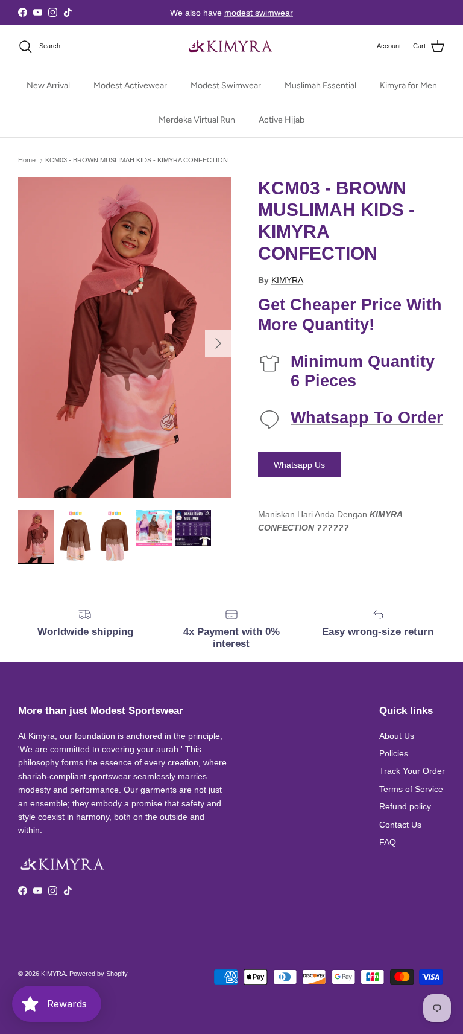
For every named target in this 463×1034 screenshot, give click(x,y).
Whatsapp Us (299, 465)
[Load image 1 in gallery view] (125, 337)
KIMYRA (287, 280)
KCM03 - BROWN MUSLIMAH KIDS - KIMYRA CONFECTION (136, 160)
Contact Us (400, 824)
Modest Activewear (130, 85)
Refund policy (405, 806)
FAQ (387, 842)
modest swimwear (258, 13)
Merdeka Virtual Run (197, 120)
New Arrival (48, 85)
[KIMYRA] (231, 46)
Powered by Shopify (98, 973)
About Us (396, 736)
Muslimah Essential (320, 85)
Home (27, 160)
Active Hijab (281, 120)
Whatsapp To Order (367, 418)
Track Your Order (412, 771)
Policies (393, 753)
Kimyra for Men (408, 85)
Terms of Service (411, 789)
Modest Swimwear (226, 85)
